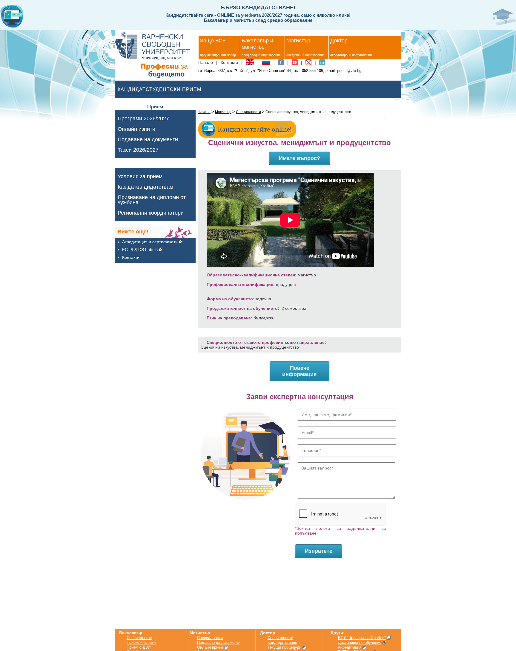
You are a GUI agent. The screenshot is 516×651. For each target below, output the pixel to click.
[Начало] (155, 54)
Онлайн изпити (136, 129)
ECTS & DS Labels (140, 249)
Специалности (248, 112)
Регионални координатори (151, 213)
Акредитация (349, 647)
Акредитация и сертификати (150, 241)
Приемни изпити (141, 642)
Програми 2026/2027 (143, 118)
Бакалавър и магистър (257, 44)
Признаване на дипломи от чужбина (152, 200)
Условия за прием (140, 176)
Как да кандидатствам (145, 187)
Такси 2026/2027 (138, 150)
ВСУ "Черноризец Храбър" (362, 637)
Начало (205, 62)
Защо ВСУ (212, 41)
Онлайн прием (210, 647)
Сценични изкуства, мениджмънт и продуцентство (250, 347)
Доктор (339, 41)
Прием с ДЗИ (138, 647)
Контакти (229, 62)
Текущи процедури (284, 647)
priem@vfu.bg (349, 70)
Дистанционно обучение (359, 642)
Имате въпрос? (299, 158)
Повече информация (299, 371)
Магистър (298, 41)
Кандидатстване (282, 642)
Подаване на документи (148, 139)
